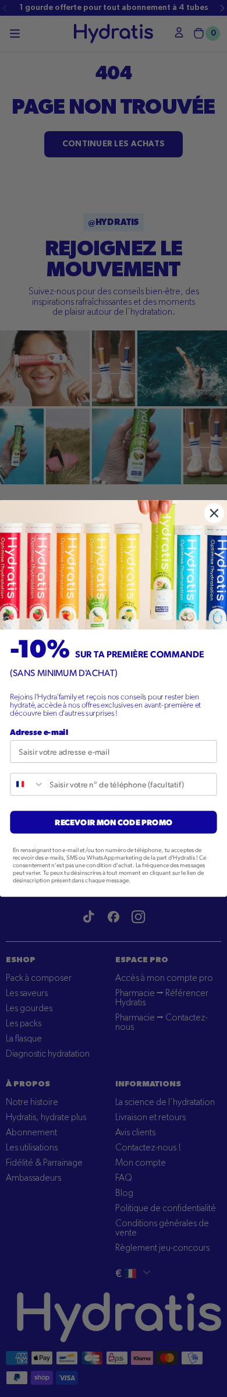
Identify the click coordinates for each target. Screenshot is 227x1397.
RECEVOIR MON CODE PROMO (113, 822)
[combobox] (27, 784)
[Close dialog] (214, 513)
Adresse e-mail (39, 731)
